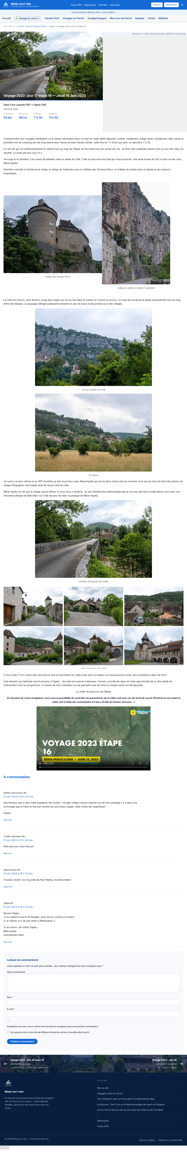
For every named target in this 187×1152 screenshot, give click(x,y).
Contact (157, 5)
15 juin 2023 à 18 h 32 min (18, 906)
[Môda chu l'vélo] (8, 1083)
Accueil (6, 18)
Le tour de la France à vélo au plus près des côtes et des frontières (130, 1110)
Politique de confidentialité (170, 1140)
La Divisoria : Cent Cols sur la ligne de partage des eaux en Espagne (131, 1104)
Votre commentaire (16, 972)
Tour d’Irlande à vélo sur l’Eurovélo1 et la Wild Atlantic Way (126, 1099)
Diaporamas (90, 5)
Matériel (163, 18)
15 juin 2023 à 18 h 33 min (18, 873)
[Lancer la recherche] (182, 5)
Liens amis (115, 5)
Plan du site (103, 1088)
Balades (139, 18)
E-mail (11, 1009)
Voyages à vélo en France (110, 1093)
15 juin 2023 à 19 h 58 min (18, 840)
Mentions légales (147, 1140)
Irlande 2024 (52, 18)
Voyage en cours (28, 18)
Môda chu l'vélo (21, 3)
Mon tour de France (121, 18)
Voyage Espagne (97, 18)
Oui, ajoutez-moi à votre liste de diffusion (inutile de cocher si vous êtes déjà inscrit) (49, 1032)
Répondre (8, 820)
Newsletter (171, 5)
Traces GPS (76, 5)
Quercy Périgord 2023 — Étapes (40, 26)
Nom (10, 997)
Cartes (151, 18)
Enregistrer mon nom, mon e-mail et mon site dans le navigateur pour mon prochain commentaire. (53, 1026)
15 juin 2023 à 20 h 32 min (18, 796)
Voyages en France (73, 18)
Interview (102, 5)
